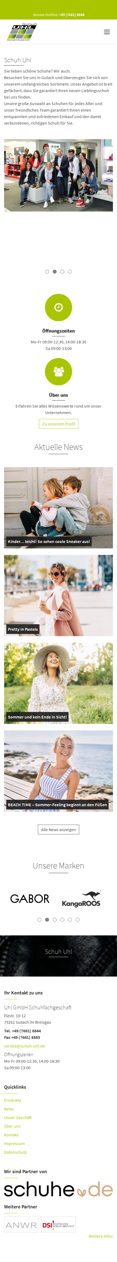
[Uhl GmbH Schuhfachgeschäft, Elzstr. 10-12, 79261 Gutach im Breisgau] (58, 1037)
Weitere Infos (101, 1236)
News (9, 1108)
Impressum (14, 1143)
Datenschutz (15, 1152)
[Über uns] (58, 371)
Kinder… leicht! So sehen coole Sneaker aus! (49, 542)
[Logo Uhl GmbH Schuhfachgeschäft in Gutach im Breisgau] (22, 31)
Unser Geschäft (18, 1117)
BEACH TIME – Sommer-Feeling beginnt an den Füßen (57, 805)
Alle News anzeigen (58, 829)
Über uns (12, 1126)
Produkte (12, 1100)
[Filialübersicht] (58, 307)
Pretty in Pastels (23, 630)
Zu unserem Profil (58, 424)
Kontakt (11, 1134)
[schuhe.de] (58, 1189)
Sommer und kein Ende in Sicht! (37, 718)
